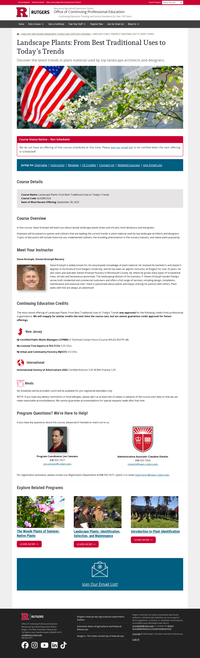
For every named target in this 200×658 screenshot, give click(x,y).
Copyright (136, 634)
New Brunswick (38, 2)
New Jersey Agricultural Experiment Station (74, 8)
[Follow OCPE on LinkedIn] (54, 645)
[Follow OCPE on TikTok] (63, 645)
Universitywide (24, 2)
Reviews (73, 165)
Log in (135, 639)
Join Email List (152, 165)
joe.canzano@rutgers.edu (57, 464)
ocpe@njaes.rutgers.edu (32, 635)
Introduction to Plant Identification (155, 531)
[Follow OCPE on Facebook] (25, 645)
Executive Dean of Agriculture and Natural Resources (99, 628)
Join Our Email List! (100, 584)
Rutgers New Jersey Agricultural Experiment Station (100, 618)
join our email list (122, 147)
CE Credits (89, 165)
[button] (29, 544)
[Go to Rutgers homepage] (32, 619)
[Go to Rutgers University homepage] (33, 12)
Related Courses (129, 165)
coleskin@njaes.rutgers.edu (143, 464)
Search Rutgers (155, 2)
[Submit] (181, 2)
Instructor (58, 165)
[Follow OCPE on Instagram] (34, 645)
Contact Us (106, 165)
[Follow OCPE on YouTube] (45, 645)
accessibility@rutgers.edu (143, 626)
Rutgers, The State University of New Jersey (100, 635)
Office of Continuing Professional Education (89, 12)
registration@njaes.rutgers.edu (152, 475)
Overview (41, 165)
